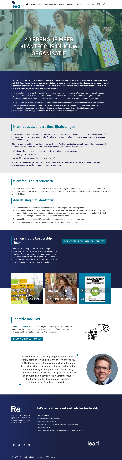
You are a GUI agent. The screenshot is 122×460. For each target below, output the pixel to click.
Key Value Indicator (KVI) (25, 326)
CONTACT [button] (79, 4)
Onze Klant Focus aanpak (47, 421)
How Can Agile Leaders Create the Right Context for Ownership (60, 430)
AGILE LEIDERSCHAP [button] (53, 4)
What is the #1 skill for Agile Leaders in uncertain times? (58, 424)
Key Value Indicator (45, 427)
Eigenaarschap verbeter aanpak (49, 419)
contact (25, 262)
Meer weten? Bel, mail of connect (84, 241)
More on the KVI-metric (27, 339)
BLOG (69, 4)
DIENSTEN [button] (35, 4)
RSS (47, 457)
